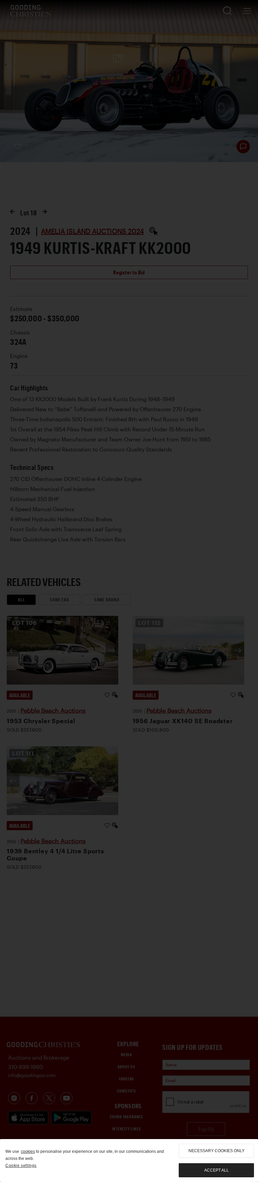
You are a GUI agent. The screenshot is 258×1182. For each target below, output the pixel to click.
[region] (129, 1160)
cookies (28, 1151)
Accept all (216, 1170)
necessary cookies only (216, 1150)
